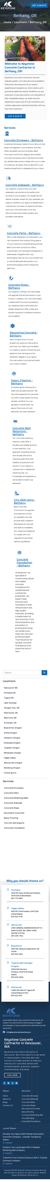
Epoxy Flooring (11, 818)
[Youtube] (16, 1083)
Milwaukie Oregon (12, 752)
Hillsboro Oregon (12, 737)
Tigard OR (8, 697)
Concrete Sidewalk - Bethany (25, 185)
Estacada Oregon (12, 742)
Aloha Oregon (10, 732)
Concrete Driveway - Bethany (23, 140)
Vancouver (16, 924)
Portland (15, 890)
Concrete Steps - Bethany (19, 286)
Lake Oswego (10, 702)
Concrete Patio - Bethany (23, 233)
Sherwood (16, 987)
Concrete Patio (11, 793)
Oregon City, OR (11, 707)
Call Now (12, 874)
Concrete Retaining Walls (16, 798)
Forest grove (10, 772)
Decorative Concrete (14, 813)
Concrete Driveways (14, 788)
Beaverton (16, 945)
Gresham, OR (10, 722)
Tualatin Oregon (12, 747)
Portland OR (9, 692)
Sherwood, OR (11, 712)
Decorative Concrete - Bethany (24, 334)
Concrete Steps (11, 808)
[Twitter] (8, 1083)
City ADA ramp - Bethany (24, 501)
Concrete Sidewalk (13, 803)
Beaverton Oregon (13, 727)
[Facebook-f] (4, 1083)
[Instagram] (12, 1083)
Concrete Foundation (14, 828)
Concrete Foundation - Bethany (24, 562)
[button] (27, 5)
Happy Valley (10, 757)
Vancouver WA (11, 687)
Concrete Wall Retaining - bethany (21, 431)
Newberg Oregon (12, 767)
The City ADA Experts (14, 823)
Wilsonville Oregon (13, 762)
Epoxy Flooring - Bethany (22, 382)
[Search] (44, 672)
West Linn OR (10, 717)
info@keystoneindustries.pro (18, 1032)
